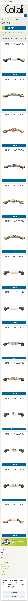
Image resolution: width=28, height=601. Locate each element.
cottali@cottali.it (7, 554)
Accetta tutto (14, 592)
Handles (3, 574)
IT (10, 23)
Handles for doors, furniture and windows (14, 9)
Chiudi (14, 596)
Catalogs (17, 20)
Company (9, 20)
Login (2, 1)
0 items (17, 1)
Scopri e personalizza (9, 588)
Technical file (14, 74)
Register (7, 1)
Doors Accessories (5, 576)
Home (3, 20)
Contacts (5, 23)
